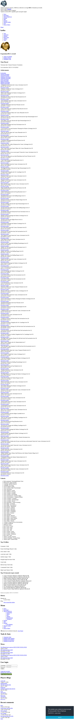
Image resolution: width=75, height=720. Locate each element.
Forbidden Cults (7, 59)
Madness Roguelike (5, 83)
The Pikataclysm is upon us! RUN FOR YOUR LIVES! (14, 647)
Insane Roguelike (5, 81)
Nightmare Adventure (6, 77)
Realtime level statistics (9, 639)
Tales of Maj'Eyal (8, 16)
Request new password (6, 672)
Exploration (3, 73)
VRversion (3, 692)
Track (5, 40)
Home (2, 27)
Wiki (5, 19)
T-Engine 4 (9, 619)
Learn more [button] (58, 713)
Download (6, 15)
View (5, 33)
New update (3, 713)
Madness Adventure (5, 82)
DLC (7, 615)
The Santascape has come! (7, 649)
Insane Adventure (5, 79)
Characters (6, 34)
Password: (3, 667)
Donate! (9, 9)
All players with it (5, 87)
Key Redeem (9, 624)
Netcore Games (7, 22)
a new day (3, 680)
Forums (5, 18)
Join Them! (20, 631)
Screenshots (9, 612)
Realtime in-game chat (9, 641)
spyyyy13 (3, 695)
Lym (2, 691)
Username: (3, 665)
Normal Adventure (5, 74)
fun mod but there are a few (7, 716)
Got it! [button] (59, 717)
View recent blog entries (9, 602)
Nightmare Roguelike (6, 78)
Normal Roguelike (5, 75)
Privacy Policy (7, 24)
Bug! (2, 705)
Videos (8, 614)
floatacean (3, 687)
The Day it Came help (6, 684)
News (5, 14)
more (2, 718)
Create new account (5, 671)
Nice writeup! (4, 710)
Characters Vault (7, 637)
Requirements (9, 617)
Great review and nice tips (7, 708)
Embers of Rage (7, 58)
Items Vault (6, 37)
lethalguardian (4, 683)
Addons (5, 38)
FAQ (5, 23)
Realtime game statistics (9, 638)
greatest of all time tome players (8, 688)
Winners (5, 36)
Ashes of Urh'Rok (8, 56)
